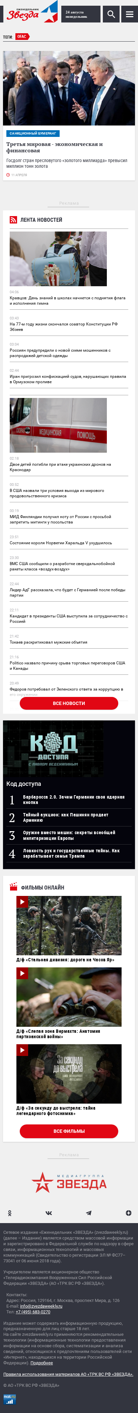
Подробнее (41, 1362)
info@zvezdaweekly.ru (41, 1306)
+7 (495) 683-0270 (33, 1311)
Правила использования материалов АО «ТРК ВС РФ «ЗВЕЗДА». (68, 1374)
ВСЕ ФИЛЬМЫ (69, 1131)
